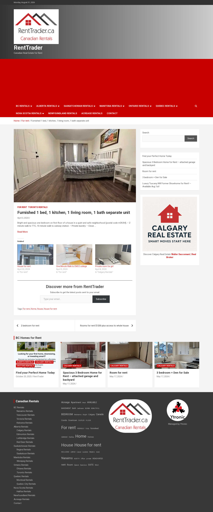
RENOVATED (98, 458)
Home (33, 309)
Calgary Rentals (44, 362)
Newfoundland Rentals (62, 113)
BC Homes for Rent (28, 338)
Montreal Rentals (25, 480)
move (98, 452)
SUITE (91, 465)
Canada (99, 414)
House (40, 309)
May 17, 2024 (69, 384)
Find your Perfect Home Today (157, 156)
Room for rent (149, 171)
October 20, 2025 (24, 376)
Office (83, 459)
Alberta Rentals (46, 106)
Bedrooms (77, 415)
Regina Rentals (24, 449)
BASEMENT (66, 408)
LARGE (73, 452)
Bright (85, 415)
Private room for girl (104, 266)
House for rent (24, 266)
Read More (22, 232)
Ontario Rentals (139, 106)
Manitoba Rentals (111, 106)
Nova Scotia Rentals (28, 113)
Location (85, 452)
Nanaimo (67, 458)
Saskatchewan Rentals (78, 106)
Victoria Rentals (24, 419)
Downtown (72, 420)
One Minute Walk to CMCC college (71, 266)
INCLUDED (65, 452)
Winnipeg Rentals (25, 461)
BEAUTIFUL (95, 408)
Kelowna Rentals (24, 423)
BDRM (87, 408)
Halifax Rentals (24, 491)
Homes (91, 437)
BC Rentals (23, 106)
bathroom (80, 408)
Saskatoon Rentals (26, 453)
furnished (94, 428)
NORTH (77, 459)
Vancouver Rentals (26, 415)
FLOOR (88, 420)
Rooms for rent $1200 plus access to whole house (104, 325)
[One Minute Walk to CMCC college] (74, 254)
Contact (112, 113)
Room (70, 464)
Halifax (71, 437)
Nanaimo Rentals (25, 411)
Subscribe (101, 299)
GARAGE (64, 437)
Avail (84, 403)
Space (76, 465)
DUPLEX (81, 420)
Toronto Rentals (38, 207)
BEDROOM (67, 414)
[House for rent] (35, 254)
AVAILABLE (92, 402)
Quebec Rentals (165, 106)
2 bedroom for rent (30, 325)
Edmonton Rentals (25, 434)
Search (145, 132)
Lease (79, 452)
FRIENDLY (80, 428)
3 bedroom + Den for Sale (154, 177)
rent (63, 464)
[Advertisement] (106, 80)
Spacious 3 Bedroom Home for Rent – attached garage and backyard (82, 376)
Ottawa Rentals (24, 468)
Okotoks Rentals (25, 366)
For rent (22, 207)
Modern (92, 452)
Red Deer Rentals (25, 442)
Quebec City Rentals (26, 484)
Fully (87, 428)
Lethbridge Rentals (25, 438)
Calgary (91, 414)
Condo (64, 420)
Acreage (65, 402)
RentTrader (28, 47)
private (88, 459)
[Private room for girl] (113, 254)
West (97, 465)
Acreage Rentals (91, 113)
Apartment (76, 402)
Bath (74, 408)
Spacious (83, 465)
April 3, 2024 (23, 218)
